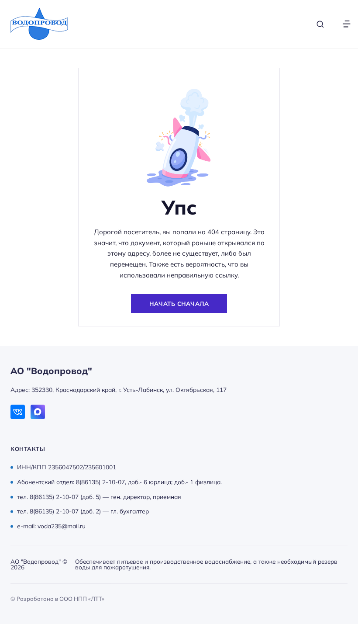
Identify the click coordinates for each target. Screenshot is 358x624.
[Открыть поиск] (320, 24)
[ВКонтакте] (17, 412)
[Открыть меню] (346, 24)
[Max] (38, 412)
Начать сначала (179, 303)
